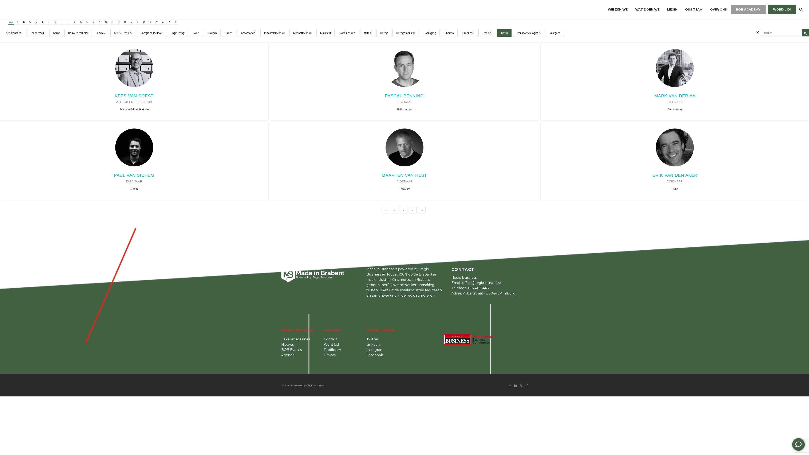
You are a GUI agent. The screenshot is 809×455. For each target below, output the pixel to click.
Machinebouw (347, 33)
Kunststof (325, 33)
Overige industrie (405, 33)
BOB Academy (748, 9)
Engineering (177, 33)
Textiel (504, 33)
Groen (228, 33)
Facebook (374, 355)
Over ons (718, 9)
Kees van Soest (134, 96)
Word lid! (782, 9)
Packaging (430, 33)
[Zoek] (801, 9)
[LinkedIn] (515, 385)
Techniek (487, 33)
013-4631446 (478, 288)
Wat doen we (647, 9)
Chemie (101, 33)
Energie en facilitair (151, 33)
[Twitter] (521, 385)
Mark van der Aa (674, 96)
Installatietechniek (274, 33)
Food (196, 33)
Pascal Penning (404, 96)
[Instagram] (526, 385)
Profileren (332, 350)
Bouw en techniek (78, 33)
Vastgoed (555, 33)
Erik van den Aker (674, 175)
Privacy (330, 355)
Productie (468, 33)
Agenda (288, 355)
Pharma (449, 33)
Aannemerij (38, 33)
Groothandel (248, 33)
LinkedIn (373, 345)
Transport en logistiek (529, 33)
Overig (384, 33)
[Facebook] (510, 385)
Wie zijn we (618, 9)
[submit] (805, 32)
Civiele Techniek (123, 33)
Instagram (374, 350)
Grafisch (212, 33)
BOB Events (291, 350)
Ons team (693, 9)
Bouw (56, 33)
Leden (672, 9)
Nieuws (287, 345)
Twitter (372, 339)
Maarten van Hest (404, 175)
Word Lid (331, 345)
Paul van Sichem (134, 175)
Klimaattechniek (302, 33)
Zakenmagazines (295, 339)
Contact (330, 339)
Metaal (368, 33)
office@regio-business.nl (483, 283)
